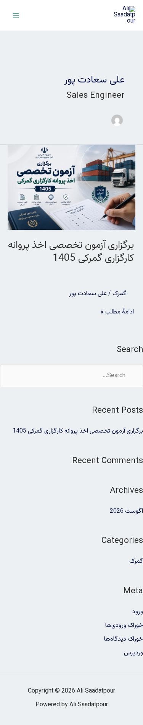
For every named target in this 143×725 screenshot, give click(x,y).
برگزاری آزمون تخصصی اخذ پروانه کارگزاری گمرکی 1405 (71, 251)
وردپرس (133, 653)
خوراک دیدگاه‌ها (123, 639)
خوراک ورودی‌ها (124, 625)
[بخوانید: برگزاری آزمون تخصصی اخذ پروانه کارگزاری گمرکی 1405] (71, 187)
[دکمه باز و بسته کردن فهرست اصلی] (16, 15)
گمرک (119, 294)
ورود (137, 612)
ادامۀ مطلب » (117, 312)
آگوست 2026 (126, 511)
